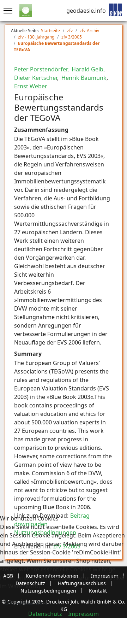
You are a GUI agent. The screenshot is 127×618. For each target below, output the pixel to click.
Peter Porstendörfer (40, 69)
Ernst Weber (30, 86)
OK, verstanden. (26, 603)
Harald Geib (86, 69)
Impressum (83, 614)
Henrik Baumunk (83, 78)
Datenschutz (45, 614)
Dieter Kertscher (35, 78)
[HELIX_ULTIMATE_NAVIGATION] (6, 10)
